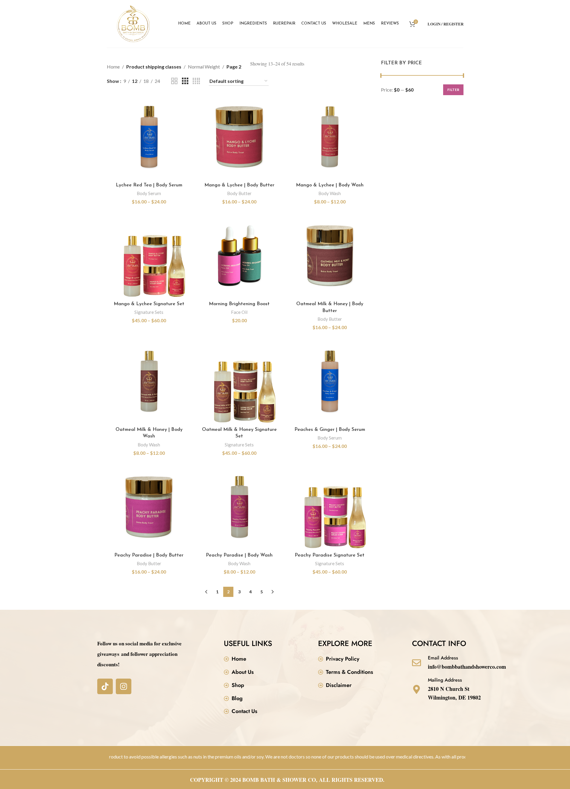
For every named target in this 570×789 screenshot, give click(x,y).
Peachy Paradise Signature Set (329, 555)
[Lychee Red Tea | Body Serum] (149, 137)
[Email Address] (416, 662)
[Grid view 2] (174, 81)
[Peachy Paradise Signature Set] (330, 507)
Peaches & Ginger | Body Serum (329, 429)
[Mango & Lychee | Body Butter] (239, 137)
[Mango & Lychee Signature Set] (149, 256)
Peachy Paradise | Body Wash (239, 555)
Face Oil (239, 312)
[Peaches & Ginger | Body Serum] (330, 381)
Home (113, 66)
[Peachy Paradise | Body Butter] (149, 507)
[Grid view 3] (185, 81)
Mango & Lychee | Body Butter (239, 185)
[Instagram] (123, 686)
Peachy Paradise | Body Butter (148, 555)
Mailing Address (445, 679)
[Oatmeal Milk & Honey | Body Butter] (330, 256)
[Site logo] (133, 23)
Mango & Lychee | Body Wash (330, 185)
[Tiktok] (105, 686)
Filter (453, 89)
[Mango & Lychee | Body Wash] (330, 137)
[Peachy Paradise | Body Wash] (239, 507)
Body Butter (239, 193)
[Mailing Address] (416, 689)
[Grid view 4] (196, 81)
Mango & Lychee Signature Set (149, 304)
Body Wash (329, 193)
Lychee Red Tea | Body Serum (149, 185)
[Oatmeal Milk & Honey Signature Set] (239, 381)
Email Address (443, 657)
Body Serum (149, 193)
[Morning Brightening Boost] (239, 256)
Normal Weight (204, 66)
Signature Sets (148, 312)
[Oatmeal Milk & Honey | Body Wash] (149, 381)
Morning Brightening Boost (239, 304)
